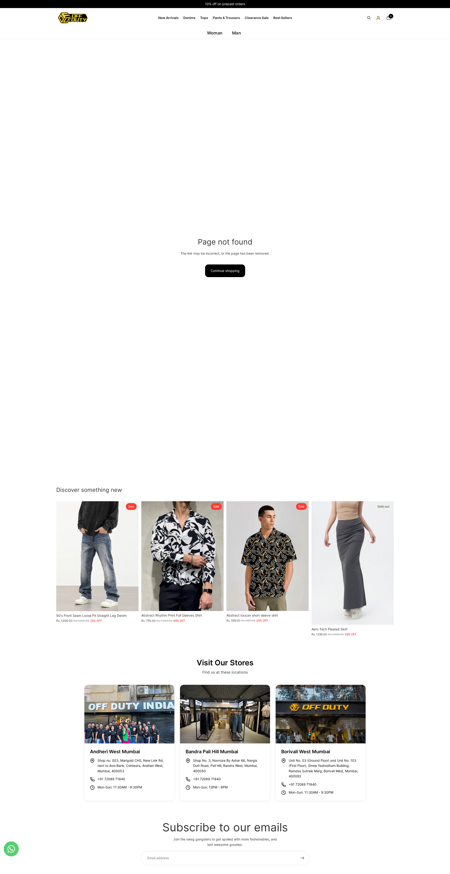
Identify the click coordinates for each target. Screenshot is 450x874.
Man (236, 32)
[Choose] (131, 604)
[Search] (369, 18)
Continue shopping (225, 271)
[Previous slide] (63, 556)
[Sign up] (302, 858)
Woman (214, 32)
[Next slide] (131, 556)
